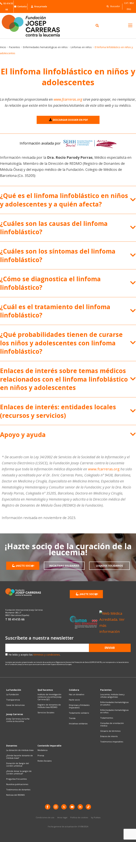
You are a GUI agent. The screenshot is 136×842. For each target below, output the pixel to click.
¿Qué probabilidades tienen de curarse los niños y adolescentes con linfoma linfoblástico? (61, 342)
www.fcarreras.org (68, 99)
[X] (64, 807)
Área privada (40, 6)
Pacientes (14, 47)
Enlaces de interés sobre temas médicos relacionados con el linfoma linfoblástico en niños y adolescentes (64, 379)
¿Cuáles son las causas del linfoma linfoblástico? (54, 227)
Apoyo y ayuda (23, 434)
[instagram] (55, 807)
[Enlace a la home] (34, 26)
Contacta (22, 6)
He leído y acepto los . (34, 654)
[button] (112, 6)
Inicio (3, 47)
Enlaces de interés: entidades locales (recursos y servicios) (58, 411)
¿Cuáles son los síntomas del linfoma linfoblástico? (57, 255)
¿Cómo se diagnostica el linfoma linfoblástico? (50, 283)
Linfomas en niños (81, 47)
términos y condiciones (46, 654)
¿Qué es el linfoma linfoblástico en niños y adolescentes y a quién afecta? (64, 199)
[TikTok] (88, 807)
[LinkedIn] (80, 807)
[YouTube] (72, 807)
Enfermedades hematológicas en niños (45, 47)
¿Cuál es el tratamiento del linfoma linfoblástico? (55, 311)
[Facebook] (47, 807)
